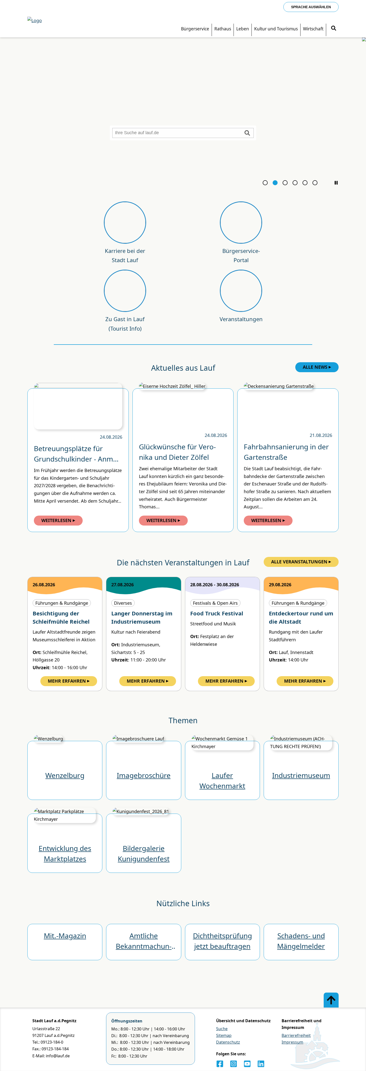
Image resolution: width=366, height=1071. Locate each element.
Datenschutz (228, 1042)
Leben (242, 29)
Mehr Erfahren (67, 681)
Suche (222, 1028)
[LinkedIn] (261, 1064)
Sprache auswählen (311, 7)
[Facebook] (220, 1064)
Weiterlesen (56, 520)
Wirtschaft (313, 29)
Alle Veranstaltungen (299, 562)
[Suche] (334, 28)
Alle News (315, 367)
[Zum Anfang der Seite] (331, 1000)
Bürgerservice (195, 29)
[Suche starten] (247, 133)
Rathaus (222, 29)
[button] (336, 182)
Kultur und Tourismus (276, 29)
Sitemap (224, 1035)
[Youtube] (247, 1064)
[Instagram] (233, 1064)
